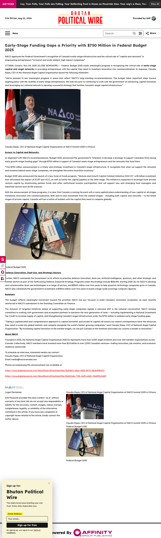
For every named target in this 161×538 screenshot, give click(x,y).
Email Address (15, 514)
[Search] (134, 33)
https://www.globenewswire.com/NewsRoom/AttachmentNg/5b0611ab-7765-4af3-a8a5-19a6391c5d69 (55, 376)
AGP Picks (8, 4)
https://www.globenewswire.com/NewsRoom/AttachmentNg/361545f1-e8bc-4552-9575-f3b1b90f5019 (54, 370)
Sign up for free (27, 525)
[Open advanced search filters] (140, 33)
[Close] (49, 483)
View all (155, 4)
